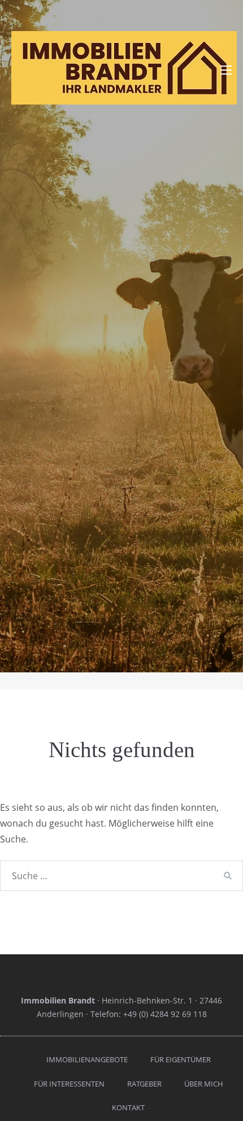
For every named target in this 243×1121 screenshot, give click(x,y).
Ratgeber (144, 1084)
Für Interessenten (69, 1084)
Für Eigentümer (180, 1059)
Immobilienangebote (87, 1059)
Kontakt (128, 1107)
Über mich (203, 1084)
